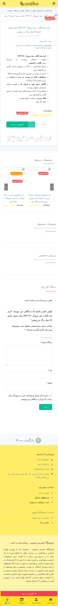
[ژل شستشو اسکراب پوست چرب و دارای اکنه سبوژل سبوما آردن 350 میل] (39, 179)
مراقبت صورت (40, 48)
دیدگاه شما (46, 342)
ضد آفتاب (27, 45)
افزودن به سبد (17, 124)
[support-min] (38, 136)
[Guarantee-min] (10, 136)
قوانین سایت (43, 493)
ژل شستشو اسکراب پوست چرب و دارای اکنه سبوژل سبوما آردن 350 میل (39, 198)
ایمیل (49, 383)
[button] (4, 3)
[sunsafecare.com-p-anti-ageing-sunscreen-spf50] (29, 18)
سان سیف (43, 41)
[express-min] (47, 137)
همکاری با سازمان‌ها (41, 518)
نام (50, 370)
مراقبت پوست (37, 45)
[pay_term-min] (29, 137)
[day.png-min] (19, 136)
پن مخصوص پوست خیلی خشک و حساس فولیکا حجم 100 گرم (13, 198)
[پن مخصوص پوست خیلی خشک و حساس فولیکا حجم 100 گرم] (13, 179)
